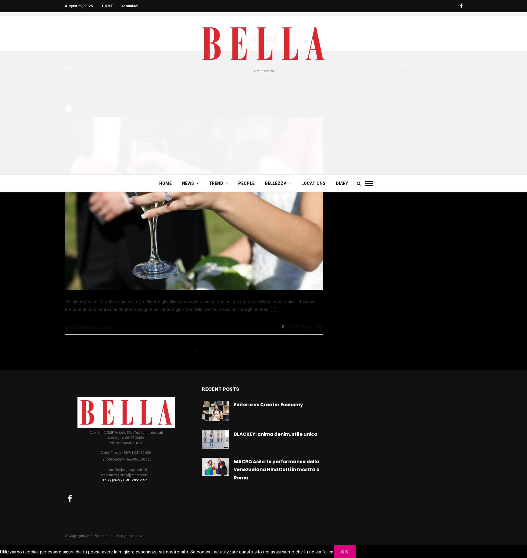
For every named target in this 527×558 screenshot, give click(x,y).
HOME (107, 6)
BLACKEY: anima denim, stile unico (275, 434)
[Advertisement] (263, 119)
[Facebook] (70, 498)
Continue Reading (89, 327)
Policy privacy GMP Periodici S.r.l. (126, 480)
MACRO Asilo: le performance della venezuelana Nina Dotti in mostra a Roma (277, 469)
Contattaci (129, 6)
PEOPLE (246, 183)
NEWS (188, 183)
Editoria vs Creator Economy (268, 404)
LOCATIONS (313, 183)
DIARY (342, 183)
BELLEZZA (275, 183)
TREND (216, 183)
